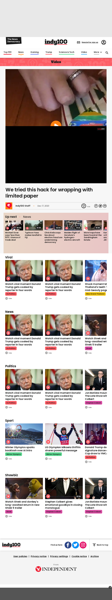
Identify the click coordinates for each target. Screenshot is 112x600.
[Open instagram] (83, 545)
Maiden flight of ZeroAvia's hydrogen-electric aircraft (72, 236)
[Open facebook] (68, 545)
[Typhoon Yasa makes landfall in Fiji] (34, 225)
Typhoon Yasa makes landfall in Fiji (33, 235)
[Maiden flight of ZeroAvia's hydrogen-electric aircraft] (73, 225)
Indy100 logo (56, 42)
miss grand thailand (95, 294)
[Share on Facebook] (96, 206)
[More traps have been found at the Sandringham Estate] (93, 225)
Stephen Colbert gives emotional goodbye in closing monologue (63, 505)
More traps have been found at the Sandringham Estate (93, 236)
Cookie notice (79, 556)
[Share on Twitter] (100, 206)
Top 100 (7, 52)
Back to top (102, 545)
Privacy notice (39, 556)
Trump (48, 52)
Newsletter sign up (90, 42)
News (21, 52)
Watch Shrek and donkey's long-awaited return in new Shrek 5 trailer (22, 505)
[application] (56, 154)
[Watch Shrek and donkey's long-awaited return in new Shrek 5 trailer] (24, 488)
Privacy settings (59, 556)
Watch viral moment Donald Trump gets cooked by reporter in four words (23, 287)
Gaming (34, 52)
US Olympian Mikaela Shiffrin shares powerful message (63, 449)
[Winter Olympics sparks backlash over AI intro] (24, 434)
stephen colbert (93, 403)
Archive (94, 556)
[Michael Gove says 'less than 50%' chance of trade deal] (14, 225)
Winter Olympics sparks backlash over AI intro (20, 449)
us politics (10, 294)
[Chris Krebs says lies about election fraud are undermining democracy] (54, 225)
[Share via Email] (105, 206)
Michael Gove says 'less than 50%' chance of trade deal (12, 236)
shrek (88, 348)
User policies (20, 556)
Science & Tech (66, 52)
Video (84, 52)
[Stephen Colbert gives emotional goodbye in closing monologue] (64, 488)
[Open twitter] (75, 545)
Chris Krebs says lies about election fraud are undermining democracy (53, 237)
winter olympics (13, 454)
